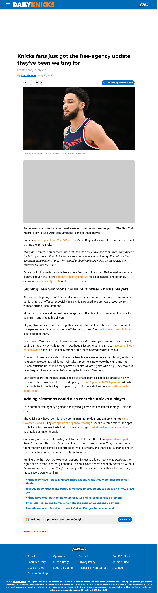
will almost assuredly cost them (110, 427)
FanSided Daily (37, 562)
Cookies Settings (38, 573)
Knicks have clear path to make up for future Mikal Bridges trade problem (74, 497)
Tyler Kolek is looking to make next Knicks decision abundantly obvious (72, 502)
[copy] (42, 82)
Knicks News (40, 531)
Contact (83, 556)
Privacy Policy (87, 562)
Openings (59, 556)
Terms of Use (120, 562)
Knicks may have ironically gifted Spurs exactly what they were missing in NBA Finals (77, 481)
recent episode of (53, 240)
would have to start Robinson (115, 329)
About (31, 556)
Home (26, 531)
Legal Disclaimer (63, 567)
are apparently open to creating (71, 423)
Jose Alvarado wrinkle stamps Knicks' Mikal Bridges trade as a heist (70, 508)
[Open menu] (8, 5)
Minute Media (19, 581)
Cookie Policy (36, 567)
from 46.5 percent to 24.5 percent (100, 382)
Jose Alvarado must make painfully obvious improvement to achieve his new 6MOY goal (80, 490)
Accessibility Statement (93, 567)
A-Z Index (118, 567)
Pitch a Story (61, 562)
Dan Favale (28, 75)
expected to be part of (117, 439)
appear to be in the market (72, 276)
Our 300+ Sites (121, 556)
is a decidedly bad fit (48, 281)
